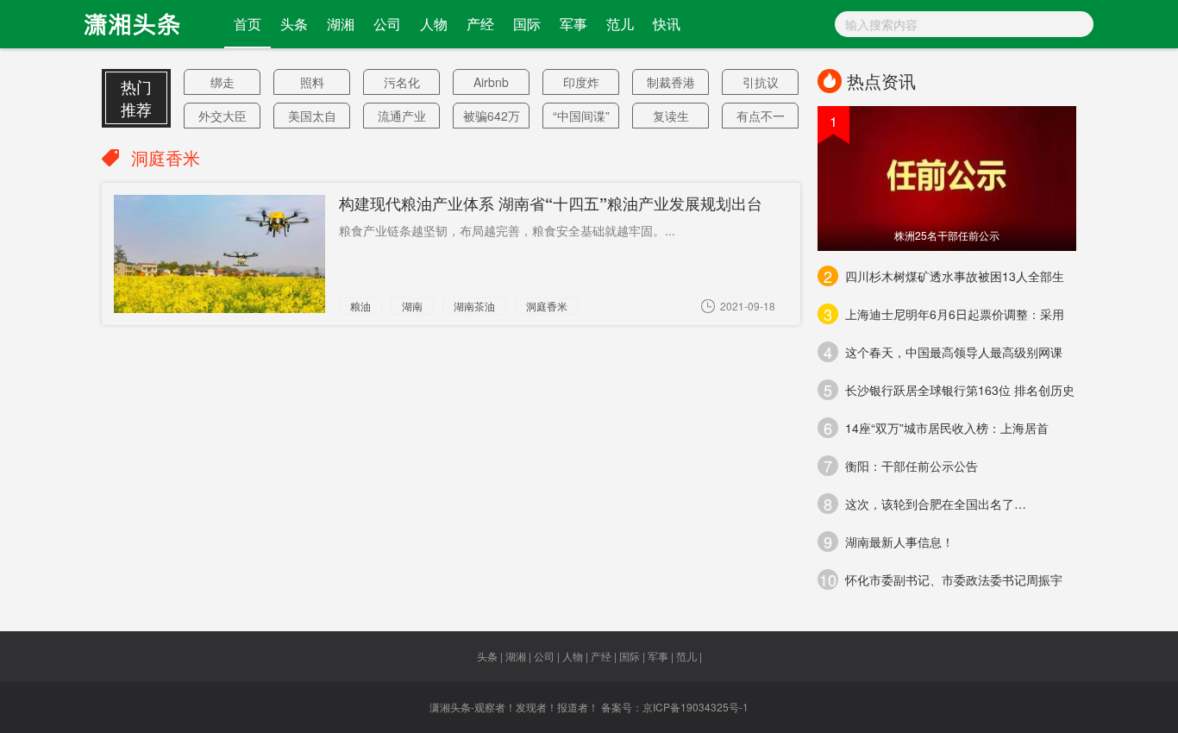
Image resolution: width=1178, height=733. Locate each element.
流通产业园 (402, 117)
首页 (247, 24)
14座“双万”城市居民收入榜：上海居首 (936, 427)
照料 (312, 82)
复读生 (671, 115)
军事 (573, 24)
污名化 (402, 82)
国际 (527, 24)
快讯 (666, 24)
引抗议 (761, 82)
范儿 (620, 24)
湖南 (412, 305)
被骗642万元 (491, 117)
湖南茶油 (474, 305)
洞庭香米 (546, 305)
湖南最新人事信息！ (889, 541)
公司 (387, 24)
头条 (294, 24)
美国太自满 (312, 117)
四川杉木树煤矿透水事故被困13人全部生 (944, 276)
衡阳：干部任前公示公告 (901, 465)
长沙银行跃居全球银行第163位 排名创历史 (949, 389)
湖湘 (340, 24)
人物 (434, 24)
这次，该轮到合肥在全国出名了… (925, 503)
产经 (480, 24)
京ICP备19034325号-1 (695, 706)
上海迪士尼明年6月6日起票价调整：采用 (944, 314)
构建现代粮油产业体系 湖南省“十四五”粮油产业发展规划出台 (550, 203)
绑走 (222, 82)
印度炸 (581, 82)
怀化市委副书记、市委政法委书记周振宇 (940, 579)
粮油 (360, 305)
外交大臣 (222, 115)
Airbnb (491, 82)
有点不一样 (760, 117)
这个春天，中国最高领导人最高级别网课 (943, 351)
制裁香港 (671, 82)
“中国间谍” (581, 115)
